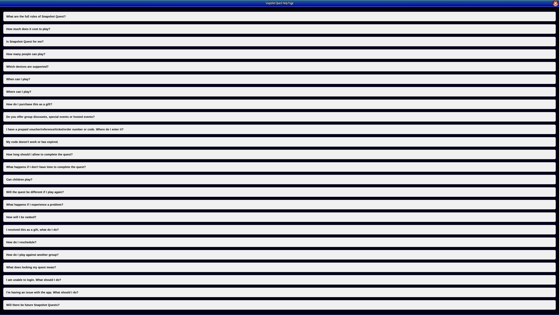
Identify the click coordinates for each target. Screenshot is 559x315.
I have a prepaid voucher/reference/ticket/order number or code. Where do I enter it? (64, 129)
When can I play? (18, 79)
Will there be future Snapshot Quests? (33, 305)
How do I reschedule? (21, 242)
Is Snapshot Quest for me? (25, 41)
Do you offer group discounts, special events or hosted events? (50, 116)
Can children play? (19, 179)
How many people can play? (25, 54)
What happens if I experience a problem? (34, 204)
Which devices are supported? (27, 66)
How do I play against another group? (32, 254)
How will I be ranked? (21, 217)
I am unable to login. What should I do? (33, 279)
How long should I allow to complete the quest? (39, 154)
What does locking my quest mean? (31, 267)
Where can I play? (18, 91)
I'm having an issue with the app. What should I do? (42, 292)
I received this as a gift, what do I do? (32, 229)
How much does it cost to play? (28, 29)
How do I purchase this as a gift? (29, 104)
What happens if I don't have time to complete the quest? (46, 167)
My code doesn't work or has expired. (32, 142)
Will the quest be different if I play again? (35, 192)
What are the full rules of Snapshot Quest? (36, 16)
